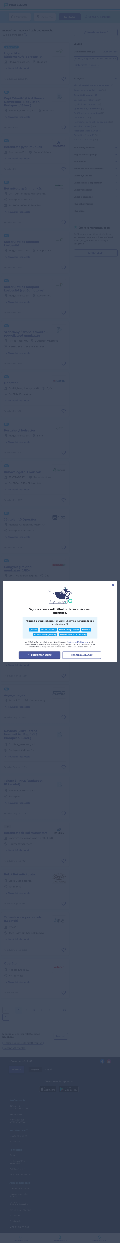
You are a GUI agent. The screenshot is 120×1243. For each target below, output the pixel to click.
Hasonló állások (81, 655)
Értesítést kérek (41, 655)
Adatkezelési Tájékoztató (77, 642)
